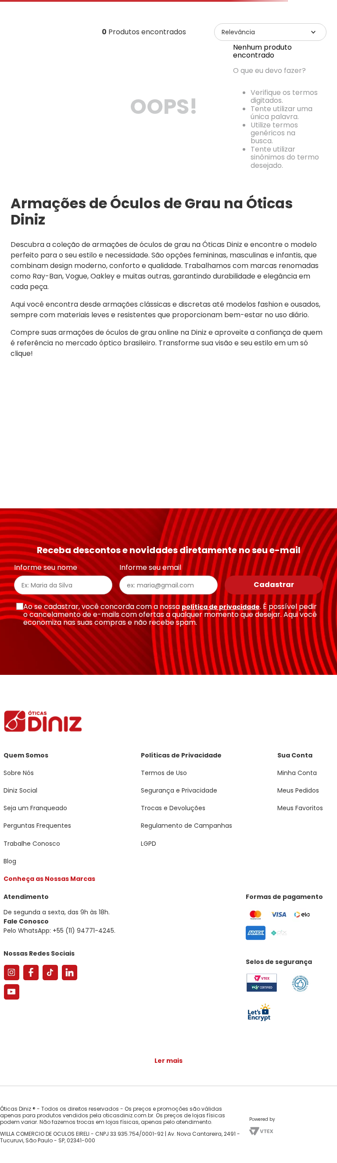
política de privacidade (221, 641)
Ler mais (168, 1022)
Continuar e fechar (168, 1147)
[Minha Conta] (293, 32)
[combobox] (168, 67)
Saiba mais (241, 1129)
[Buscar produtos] (324, 67)
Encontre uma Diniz (170, 7)
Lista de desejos (312, 32)
